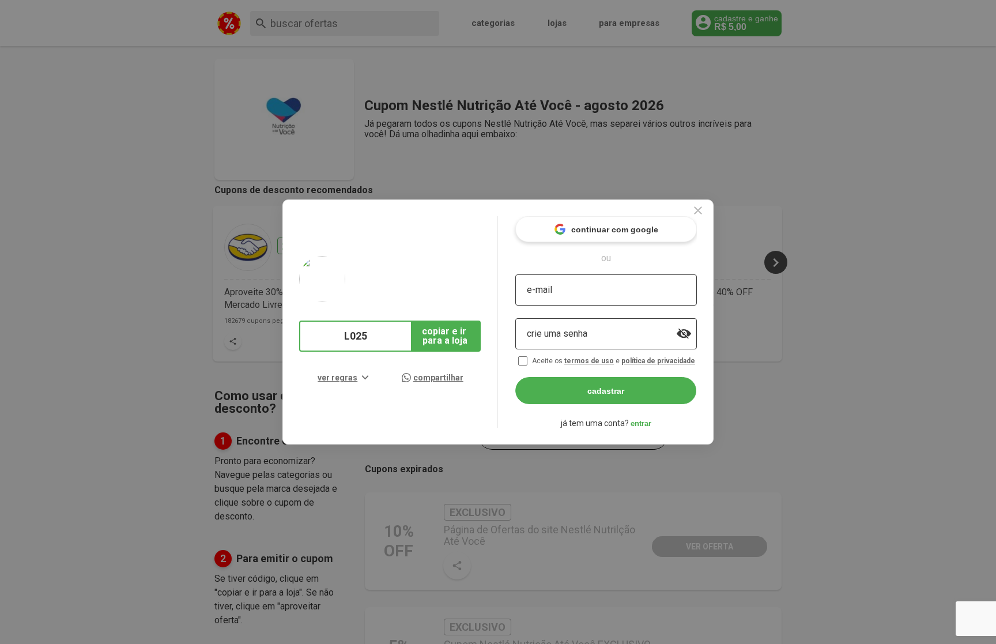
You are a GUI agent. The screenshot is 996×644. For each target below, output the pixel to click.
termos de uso (589, 361)
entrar (641, 423)
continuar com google (614, 229)
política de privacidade (658, 361)
